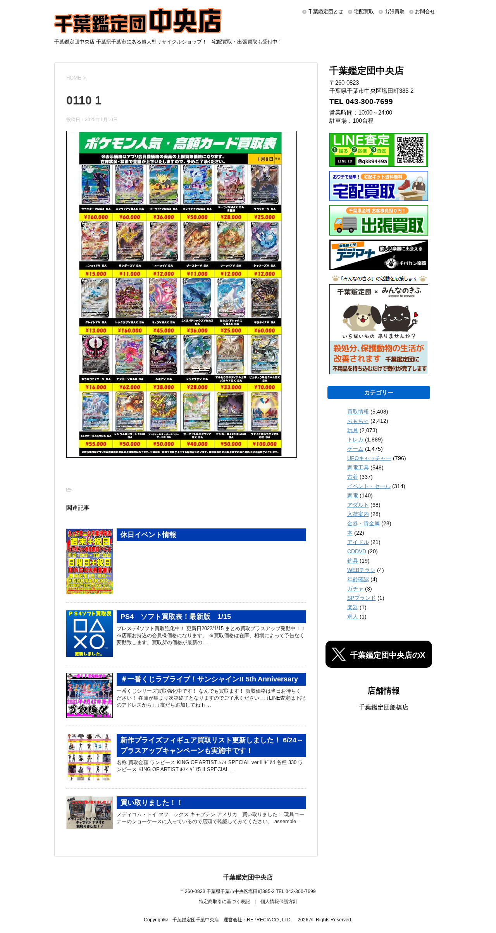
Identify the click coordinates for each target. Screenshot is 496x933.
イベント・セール (369, 486)
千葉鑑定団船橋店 (383, 707)
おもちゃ (358, 421)
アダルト (358, 505)
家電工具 (358, 467)
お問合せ (425, 11)
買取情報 (358, 411)
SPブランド (361, 598)
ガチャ (355, 589)
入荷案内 (358, 514)
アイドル (358, 542)
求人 (352, 616)
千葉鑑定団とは (325, 11)
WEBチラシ (361, 570)
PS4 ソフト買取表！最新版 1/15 (176, 616)
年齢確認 (358, 579)
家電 (352, 495)
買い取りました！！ (152, 802)
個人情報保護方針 (279, 901)
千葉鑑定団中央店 (248, 877)
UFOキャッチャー (369, 458)
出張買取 (394, 11)
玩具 (352, 430)
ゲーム (355, 449)
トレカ (355, 439)
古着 (352, 477)
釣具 (352, 561)
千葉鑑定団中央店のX (387, 655)
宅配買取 (364, 11)
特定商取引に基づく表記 (224, 901)
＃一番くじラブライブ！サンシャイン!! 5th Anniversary (209, 679)
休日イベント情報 (148, 535)
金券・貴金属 (363, 523)
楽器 (352, 607)
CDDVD (356, 551)
